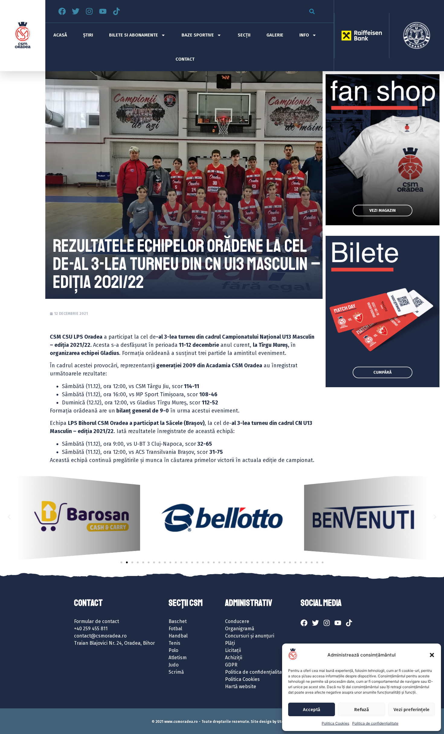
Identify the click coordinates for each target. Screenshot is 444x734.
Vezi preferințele (412, 709)
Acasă (60, 35)
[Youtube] (103, 11)
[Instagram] (89, 11)
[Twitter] (75, 11)
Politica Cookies (335, 723)
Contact (185, 59)
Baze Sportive (198, 35)
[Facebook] (62, 11)
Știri (88, 35)
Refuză (361, 709)
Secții (244, 35)
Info (304, 35)
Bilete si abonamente (133, 35)
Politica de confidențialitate (375, 723)
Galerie (274, 35)
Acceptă (311, 709)
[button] (432, 655)
